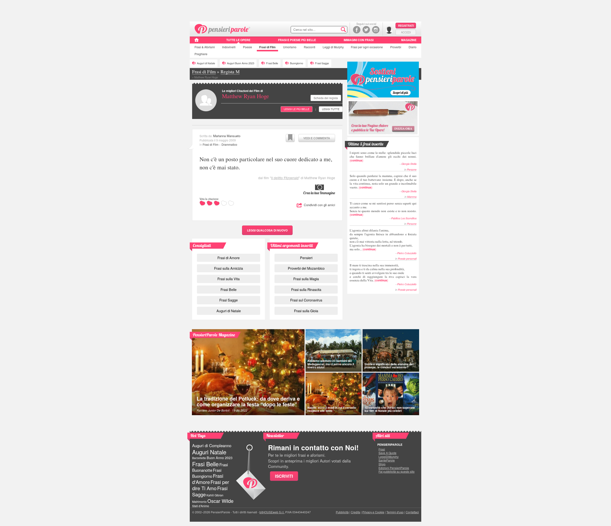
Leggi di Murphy (333, 47)
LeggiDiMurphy (389, 457)
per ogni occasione (367, 47)
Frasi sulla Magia (306, 278)
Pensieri (306, 257)
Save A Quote (387, 453)
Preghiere (201, 54)
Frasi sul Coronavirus (306, 299)
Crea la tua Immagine (319, 192)
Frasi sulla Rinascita (306, 289)
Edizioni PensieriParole (394, 468)
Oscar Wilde (220, 500)
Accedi (406, 32)
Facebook (356, 29)
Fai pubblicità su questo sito (397, 471)
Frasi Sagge (322, 63)
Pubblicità (342, 512)
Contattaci (412, 512)
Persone (411, 169)
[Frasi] (196, 41)
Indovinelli (229, 47)
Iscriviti (284, 476)
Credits (355, 512)
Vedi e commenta (316, 138)
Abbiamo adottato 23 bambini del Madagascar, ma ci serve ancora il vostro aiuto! (330, 364)
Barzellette (199, 458)
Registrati (406, 25)
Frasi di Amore (228, 257)
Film (267, 47)
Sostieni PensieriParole (383, 79)
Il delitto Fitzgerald (285, 177)
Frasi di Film (210, 144)
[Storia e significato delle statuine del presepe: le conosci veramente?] (391, 350)
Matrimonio (199, 501)
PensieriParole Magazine (214, 335)
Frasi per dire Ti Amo (210, 485)
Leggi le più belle (296, 109)
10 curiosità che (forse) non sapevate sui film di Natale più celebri (389, 409)
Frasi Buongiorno (206, 473)
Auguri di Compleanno (211, 445)
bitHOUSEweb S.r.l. (271, 512)
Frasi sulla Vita (228, 278)
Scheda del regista (326, 98)
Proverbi (395, 47)
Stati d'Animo (200, 506)
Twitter (366, 29)
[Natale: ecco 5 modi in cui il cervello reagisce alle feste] (334, 394)
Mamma (411, 197)
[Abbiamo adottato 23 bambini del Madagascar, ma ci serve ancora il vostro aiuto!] (334, 350)
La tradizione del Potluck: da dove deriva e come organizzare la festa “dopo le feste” (248, 401)
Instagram (375, 29)
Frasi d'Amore (207, 478)
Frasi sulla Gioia (306, 310)
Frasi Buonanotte (210, 467)
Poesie (247, 47)
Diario (412, 47)
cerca (333, 30)
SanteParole (387, 460)
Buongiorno (296, 63)
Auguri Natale (209, 452)
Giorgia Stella (408, 164)
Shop (382, 464)
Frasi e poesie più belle (297, 40)
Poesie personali (407, 258)
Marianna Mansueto (226, 136)
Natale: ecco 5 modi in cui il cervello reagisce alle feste (331, 409)
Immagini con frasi (359, 40)
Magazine (408, 40)
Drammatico (229, 144)
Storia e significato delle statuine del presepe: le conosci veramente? (388, 365)
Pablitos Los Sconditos (403, 218)
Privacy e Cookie (373, 512)
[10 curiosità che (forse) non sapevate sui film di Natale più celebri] (391, 394)
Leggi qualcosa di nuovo (267, 230)
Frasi (205, 47)
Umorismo (289, 47)
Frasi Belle (272, 63)
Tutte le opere (238, 40)
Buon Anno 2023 (219, 457)
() (383, 156)
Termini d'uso (395, 512)
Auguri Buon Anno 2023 (240, 63)
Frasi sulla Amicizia (228, 268)
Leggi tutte (330, 109)
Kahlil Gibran (214, 495)
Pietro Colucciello (406, 253)
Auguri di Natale (206, 63)
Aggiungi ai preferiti (290, 138)
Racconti (309, 47)
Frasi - (223, 28)
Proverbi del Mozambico (306, 268)
